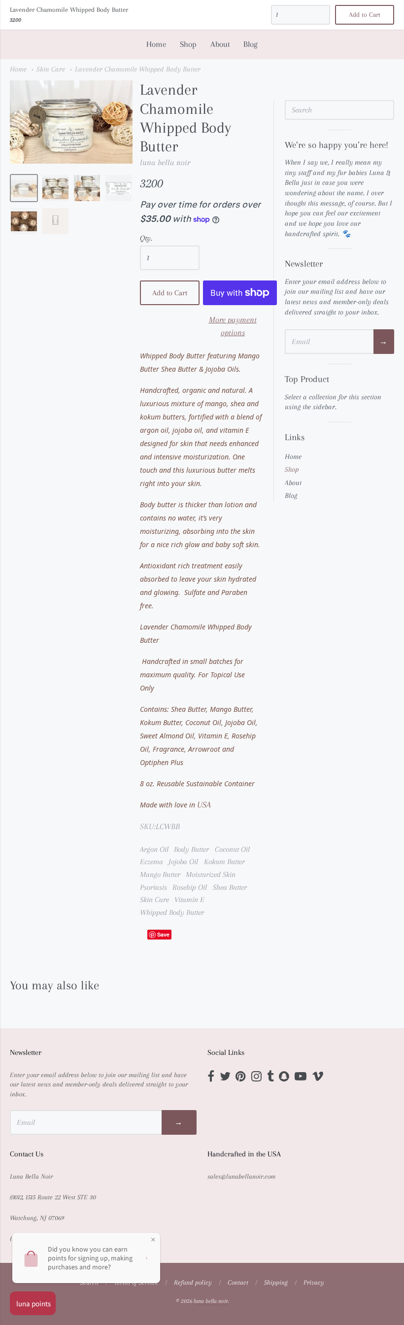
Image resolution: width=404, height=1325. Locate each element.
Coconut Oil (232, 849)
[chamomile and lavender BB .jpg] (118, 188)
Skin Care (50, 69)
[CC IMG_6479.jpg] (24, 221)
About (220, 44)
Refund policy (193, 1282)
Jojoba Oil (183, 861)
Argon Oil (154, 849)
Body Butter (191, 849)
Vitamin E (189, 899)
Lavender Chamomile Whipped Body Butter (138, 69)
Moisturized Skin (211, 874)
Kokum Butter (224, 861)
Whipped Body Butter (172, 912)
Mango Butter (160, 874)
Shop (188, 44)
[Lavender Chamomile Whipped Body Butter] (24, 188)
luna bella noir (165, 162)
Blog (250, 44)
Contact (238, 1282)
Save (163, 934)
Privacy (313, 1282)
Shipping (276, 1282)
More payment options (233, 326)
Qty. (146, 238)
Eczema (151, 861)
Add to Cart (169, 292)
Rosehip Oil (189, 887)
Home (156, 44)
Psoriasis (153, 887)
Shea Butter (230, 887)
